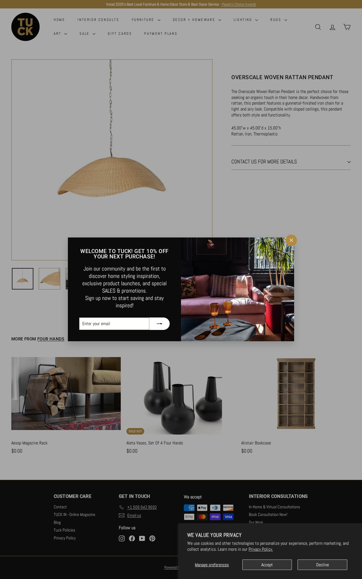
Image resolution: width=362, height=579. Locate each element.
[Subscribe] (159, 324)
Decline (322, 565)
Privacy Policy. (261, 549)
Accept (267, 565)
